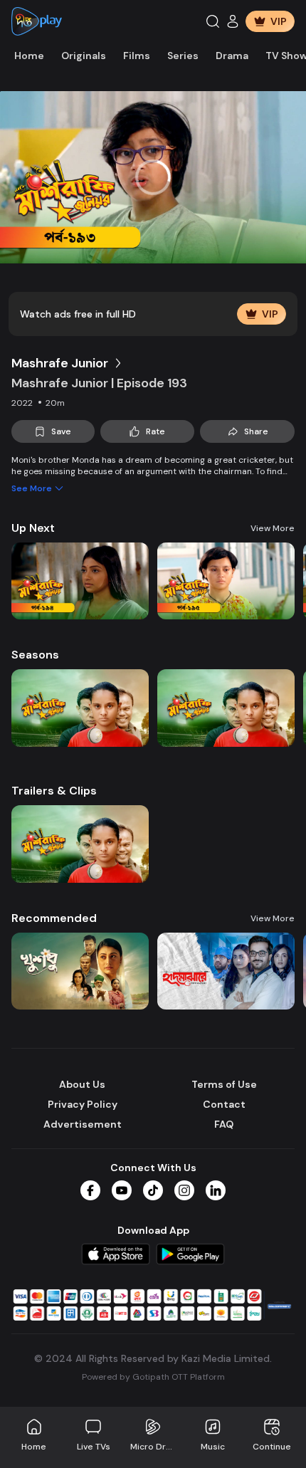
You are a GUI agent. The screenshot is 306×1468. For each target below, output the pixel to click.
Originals (83, 55)
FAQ (223, 1124)
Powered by (153, 1377)
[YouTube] (122, 1190)
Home (29, 55)
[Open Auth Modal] (233, 21)
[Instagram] (184, 1190)
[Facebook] (90, 1190)
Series (183, 55)
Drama (232, 55)
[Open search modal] (213, 21)
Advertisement (82, 1124)
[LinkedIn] (216, 1190)
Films (136, 55)
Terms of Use (224, 1084)
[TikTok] (153, 1190)
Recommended (54, 918)
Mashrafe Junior (59, 363)
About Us (82, 1084)
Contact (224, 1104)
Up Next (33, 527)
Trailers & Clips (54, 790)
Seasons (35, 654)
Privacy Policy (82, 1104)
